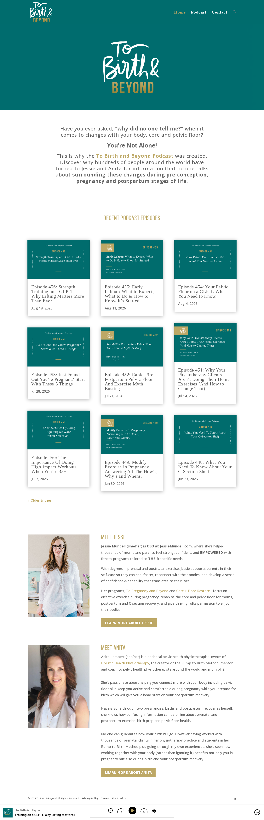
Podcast (198, 12)
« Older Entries (40, 500)
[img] (257, 812)
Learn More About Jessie (129, 622)
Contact (219, 12)
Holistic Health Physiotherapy (125, 663)
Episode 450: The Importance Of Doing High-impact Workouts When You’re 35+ (54, 464)
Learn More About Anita (128, 772)
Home (180, 12)
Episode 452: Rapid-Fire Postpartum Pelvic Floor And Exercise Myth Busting (129, 381)
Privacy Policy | (91, 798)
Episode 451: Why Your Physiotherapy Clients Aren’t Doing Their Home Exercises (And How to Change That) (204, 379)
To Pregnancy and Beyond (147, 590)
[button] (234, 17)
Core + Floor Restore (193, 590)
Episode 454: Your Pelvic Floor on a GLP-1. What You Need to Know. (203, 291)
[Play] (133, 811)
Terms (105, 798)
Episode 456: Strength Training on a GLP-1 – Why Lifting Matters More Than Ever (57, 293)
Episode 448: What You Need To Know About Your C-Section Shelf (205, 467)
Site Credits (119, 798)
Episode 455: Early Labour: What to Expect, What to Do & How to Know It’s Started (129, 293)
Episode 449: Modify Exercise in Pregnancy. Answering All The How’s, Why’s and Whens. (131, 469)
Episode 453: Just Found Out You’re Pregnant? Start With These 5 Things (58, 379)
